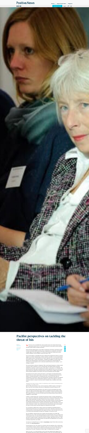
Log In (64, 6)
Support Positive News (61, 3)
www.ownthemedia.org (36, 423)
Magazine (70, 3)
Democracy (18, 348)
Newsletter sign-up (57, 6)
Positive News (19, 345)
